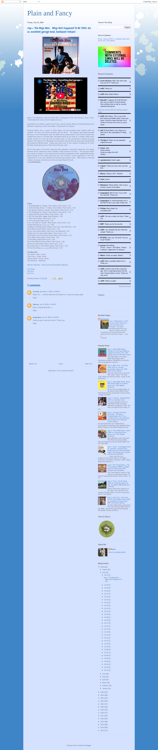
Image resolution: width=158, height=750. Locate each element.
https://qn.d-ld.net (104, 110)
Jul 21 (106, 611)
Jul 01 (106, 670)
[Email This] (53, 278)
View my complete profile (116, 552)
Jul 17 (106, 623)
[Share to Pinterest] (61, 278)
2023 (102, 698)
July (104, 572)
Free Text (30, 273)
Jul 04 (106, 661)
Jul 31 (106, 575)
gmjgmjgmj (37, 317)
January (105, 688)
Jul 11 (106, 641)
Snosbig (36, 291)
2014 (102, 724)
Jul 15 (106, 629)
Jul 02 (106, 667)
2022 (102, 701)
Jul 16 (106, 626)
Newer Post (33, 364)
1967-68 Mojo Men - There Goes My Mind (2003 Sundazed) (47, 265)
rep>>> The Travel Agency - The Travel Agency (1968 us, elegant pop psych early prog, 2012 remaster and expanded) (118, 467)
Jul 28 (106, 591)
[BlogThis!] (55, 278)
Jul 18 (106, 620)
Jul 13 (106, 635)
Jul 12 (106, 638)
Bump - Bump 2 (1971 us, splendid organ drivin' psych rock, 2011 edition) (114, 40)
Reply (35, 298)
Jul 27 (106, 594)
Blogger (88, 745)
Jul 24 (106, 602)
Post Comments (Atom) (65, 371)
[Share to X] (57, 278)
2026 (102, 567)
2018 (102, 713)
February (105, 685)
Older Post (88, 364)
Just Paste (31, 269)
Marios (113, 549)
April (104, 680)
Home (61, 364)
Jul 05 (106, 658)
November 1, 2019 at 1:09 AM (50, 291)
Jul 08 (106, 649)
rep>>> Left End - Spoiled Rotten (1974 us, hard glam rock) (119, 399)
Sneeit (129, 286)
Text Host (30, 271)
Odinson (36, 304)
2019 (102, 710)
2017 (102, 716)
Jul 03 (106, 664)
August (105, 569)
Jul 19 (106, 617)
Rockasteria (105, 319)
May (104, 677)
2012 (102, 730)
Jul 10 (106, 644)
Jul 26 (106, 597)
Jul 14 (106, 632)
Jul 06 (106, 655)
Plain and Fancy (49, 13)
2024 (102, 695)
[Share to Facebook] (59, 278)
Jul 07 (106, 652)
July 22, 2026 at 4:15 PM (50, 317)
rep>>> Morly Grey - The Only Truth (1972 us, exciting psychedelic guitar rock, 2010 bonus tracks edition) (118, 368)
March (104, 683)
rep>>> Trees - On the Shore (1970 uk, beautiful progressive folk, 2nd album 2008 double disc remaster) (119, 483)
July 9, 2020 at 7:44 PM (48, 304)
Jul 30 (106, 585)
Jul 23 (106, 605)
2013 (102, 727)
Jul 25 (106, 600)
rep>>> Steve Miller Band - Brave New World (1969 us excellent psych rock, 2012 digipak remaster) (119, 384)
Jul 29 (106, 588)
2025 (102, 692)
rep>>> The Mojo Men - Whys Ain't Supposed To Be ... (113, 579)
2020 (102, 707)
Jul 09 (106, 646)
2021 (102, 704)
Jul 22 (106, 608)
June (104, 674)
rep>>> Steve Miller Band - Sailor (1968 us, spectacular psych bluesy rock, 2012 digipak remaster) (119, 433)
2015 (102, 722)
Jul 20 (106, 614)
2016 (102, 719)
